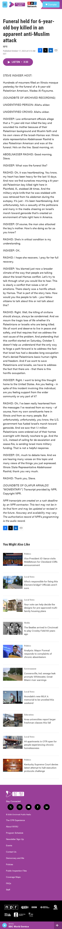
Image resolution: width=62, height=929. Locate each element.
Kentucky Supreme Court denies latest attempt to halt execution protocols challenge (41, 768)
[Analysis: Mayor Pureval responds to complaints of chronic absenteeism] (13, 651)
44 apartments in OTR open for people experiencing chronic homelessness (40, 745)
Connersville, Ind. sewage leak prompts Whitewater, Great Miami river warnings (40, 677)
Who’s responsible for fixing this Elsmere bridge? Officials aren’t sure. (41, 585)
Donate (52, 4)
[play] (4, 925)
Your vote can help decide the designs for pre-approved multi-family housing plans (41, 608)
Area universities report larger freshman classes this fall (40, 721)
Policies (9, 864)
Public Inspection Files (16, 871)
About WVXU (12, 826)
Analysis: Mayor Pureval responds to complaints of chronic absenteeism (38, 654)
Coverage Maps (13, 877)
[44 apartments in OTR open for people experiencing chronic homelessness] (13, 742)
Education (29, 715)
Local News (29, 577)
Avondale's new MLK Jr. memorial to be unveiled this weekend (39, 700)
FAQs (8, 883)
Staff (8, 889)
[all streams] (58, 925)
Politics (27, 554)
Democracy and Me (15, 858)
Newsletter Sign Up (15, 839)
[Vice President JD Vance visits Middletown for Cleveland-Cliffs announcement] (13, 559)
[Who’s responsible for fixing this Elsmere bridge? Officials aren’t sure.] (13, 582)
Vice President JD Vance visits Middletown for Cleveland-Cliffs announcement (40, 562)
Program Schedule (14, 833)
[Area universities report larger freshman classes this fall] (13, 720)
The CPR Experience (15, 820)
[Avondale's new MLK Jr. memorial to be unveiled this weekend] (13, 697)
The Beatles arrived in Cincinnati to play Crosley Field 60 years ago (41, 631)
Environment (30, 669)
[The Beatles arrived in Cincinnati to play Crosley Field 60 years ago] (13, 628)
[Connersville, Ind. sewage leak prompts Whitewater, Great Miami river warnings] (13, 674)
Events (9, 845)
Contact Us (11, 852)
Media (27, 623)
